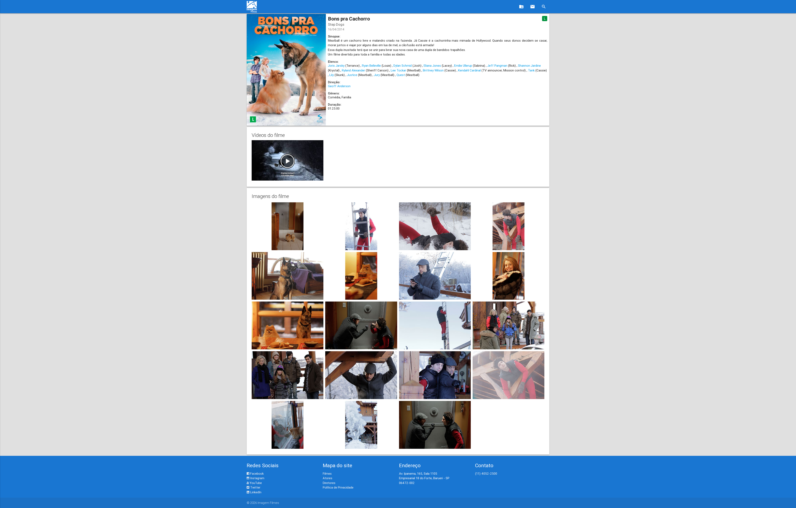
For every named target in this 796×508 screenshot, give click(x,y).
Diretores (329, 483)
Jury (377, 75)
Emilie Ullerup (463, 66)
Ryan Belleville (371, 66)
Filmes (327, 473)
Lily (331, 75)
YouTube (255, 483)
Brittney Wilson (433, 70)
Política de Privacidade (338, 487)
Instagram (256, 478)
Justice (352, 75)
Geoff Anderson (339, 86)
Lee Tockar (398, 70)
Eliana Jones (432, 66)
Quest (401, 75)
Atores (327, 478)
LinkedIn (255, 492)
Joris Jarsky (336, 66)
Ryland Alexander (353, 70)
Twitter (254, 487)
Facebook (256, 473)
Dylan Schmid (402, 66)
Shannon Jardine (529, 66)
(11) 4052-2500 (486, 473)
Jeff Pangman (497, 66)
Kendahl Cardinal (469, 70)
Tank (531, 70)
